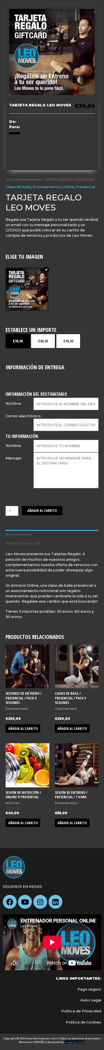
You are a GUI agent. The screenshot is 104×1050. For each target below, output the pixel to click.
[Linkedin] (55, 902)
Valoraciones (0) (23, 543)
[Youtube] (25, 902)
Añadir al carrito (42, 510)
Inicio (10, 179)
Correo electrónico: (23, 416)
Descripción (19, 534)
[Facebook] (10, 902)
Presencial (85, 187)
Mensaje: (14, 458)
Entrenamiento (29, 179)
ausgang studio (74, 1042)
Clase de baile (18, 187)
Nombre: (14, 403)
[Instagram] (40, 902)
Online (68, 187)
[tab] (52, 534)
